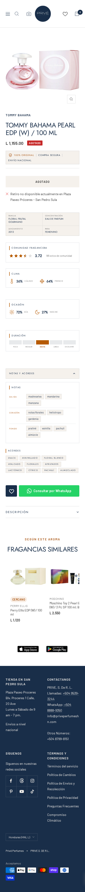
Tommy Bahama (18, 115)
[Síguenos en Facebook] (11, 781)
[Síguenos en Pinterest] (11, 791)
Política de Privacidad (62, 797)
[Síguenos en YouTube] (21, 791)
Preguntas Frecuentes (63, 806)
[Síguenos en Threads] (21, 781)
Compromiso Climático (56, 817)
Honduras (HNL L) (19, 837)
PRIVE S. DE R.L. (40, 850)
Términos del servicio (62, 766)
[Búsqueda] (17, 14)
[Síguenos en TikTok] (32, 791)
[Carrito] (77, 14)
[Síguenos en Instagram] (32, 781)
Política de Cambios (61, 775)
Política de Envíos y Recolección (61, 786)
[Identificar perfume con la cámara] (29, 14)
